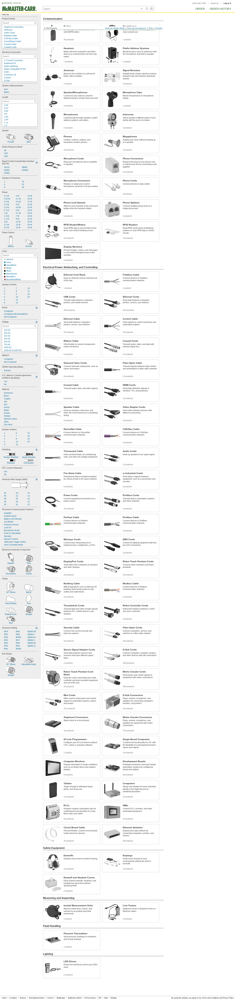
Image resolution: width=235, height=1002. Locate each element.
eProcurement (90, 998)
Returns (23, 998)
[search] (35, 23)
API (99, 998)
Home (4, 998)
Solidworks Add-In (75, 998)
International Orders (36, 998)
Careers (50, 998)
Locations (13, 998)
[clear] (142, 9)
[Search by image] (151, 8)
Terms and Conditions (210, 998)
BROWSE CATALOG (12, 3)
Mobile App (61, 998)
